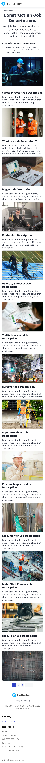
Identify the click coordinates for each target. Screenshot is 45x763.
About (5, 731)
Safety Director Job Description (22, 92)
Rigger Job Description (16, 189)
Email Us (6, 743)
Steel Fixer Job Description (19, 635)
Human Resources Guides (13, 747)
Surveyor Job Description (18, 386)
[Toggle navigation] (42, 3)
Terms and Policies (10, 750)
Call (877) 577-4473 (10, 739)
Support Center (9, 735)
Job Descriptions (8, 10)
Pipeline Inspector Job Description (16, 486)
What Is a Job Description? (19, 141)
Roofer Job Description (17, 235)
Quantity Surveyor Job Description (16, 285)
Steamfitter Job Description (19, 43)
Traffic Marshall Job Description (15, 337)
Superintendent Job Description (15, 434)
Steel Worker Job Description (21, 535)
